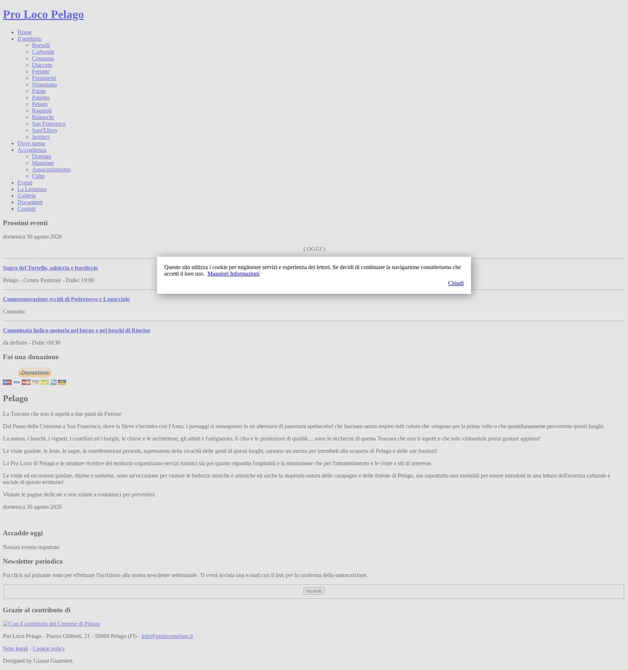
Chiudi (456, 283)
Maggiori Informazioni (233, 274)
